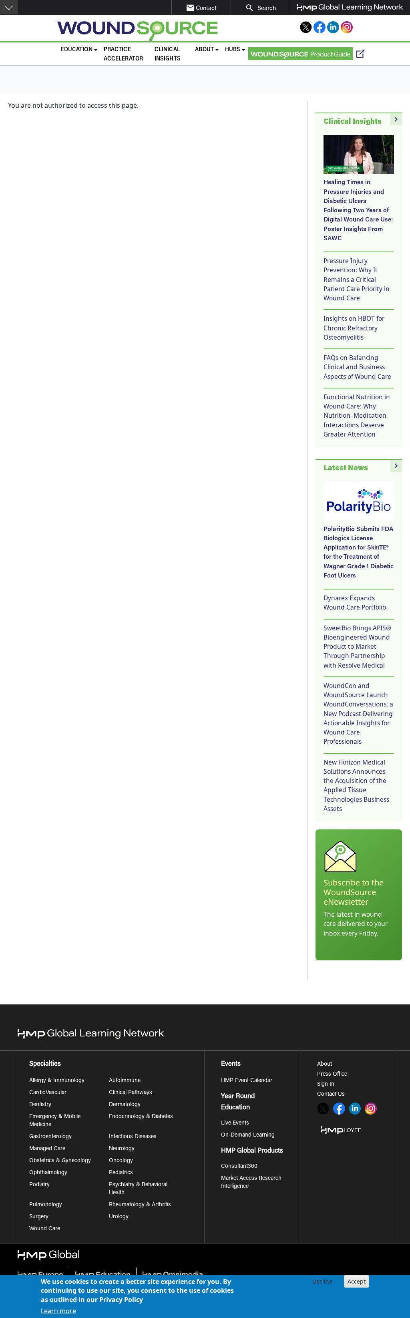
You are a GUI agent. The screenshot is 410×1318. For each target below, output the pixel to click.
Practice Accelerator (123, 54)
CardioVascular (47, 1093)
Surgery (38, 1217)
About (324, 1064)
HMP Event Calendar (246, 1081)
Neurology (122, 1149)
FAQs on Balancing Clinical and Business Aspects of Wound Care (357, 367)
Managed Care (47, 1149)
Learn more (58, 1310)
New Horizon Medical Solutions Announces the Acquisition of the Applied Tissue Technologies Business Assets (356, 785)
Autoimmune (125, 1081)
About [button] (204, 50)
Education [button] (76, 50)
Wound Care (44, 1229)
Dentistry (40, 1105)
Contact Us (331, 1094)
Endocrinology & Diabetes (141, 1117)
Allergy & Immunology (56, 1081)
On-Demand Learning (248, 1135)
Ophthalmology (48, 1173)
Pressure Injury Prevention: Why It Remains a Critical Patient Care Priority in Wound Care (357, 279)
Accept (357, 1281)
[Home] (141, 31)
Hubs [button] (233, 50)
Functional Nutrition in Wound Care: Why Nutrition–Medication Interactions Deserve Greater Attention (357, 415)
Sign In (325, 1084)
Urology (119, 1217)
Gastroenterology (50, 1137)
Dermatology (125, 1105)
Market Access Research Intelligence (251, 1182)
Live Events (235, 1123)
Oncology (121, 1161)
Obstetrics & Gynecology (60, 1161)
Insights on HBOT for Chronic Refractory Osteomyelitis (354, 328)
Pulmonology (45, 1205)
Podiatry (39, 1185)
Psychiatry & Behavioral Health (138, 1189)
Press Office (332, 1074)
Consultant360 (239, 1166)
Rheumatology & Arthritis (140, 1205)
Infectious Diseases (133, 1137)
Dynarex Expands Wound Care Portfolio (355, 603)
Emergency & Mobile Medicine (54, 1121)
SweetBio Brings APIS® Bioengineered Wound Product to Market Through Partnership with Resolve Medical (357, 647)
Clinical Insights (168, 54)
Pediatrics (121, 1173)
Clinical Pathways (130, 1093)
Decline (322, 1281)
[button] (9, 7)
